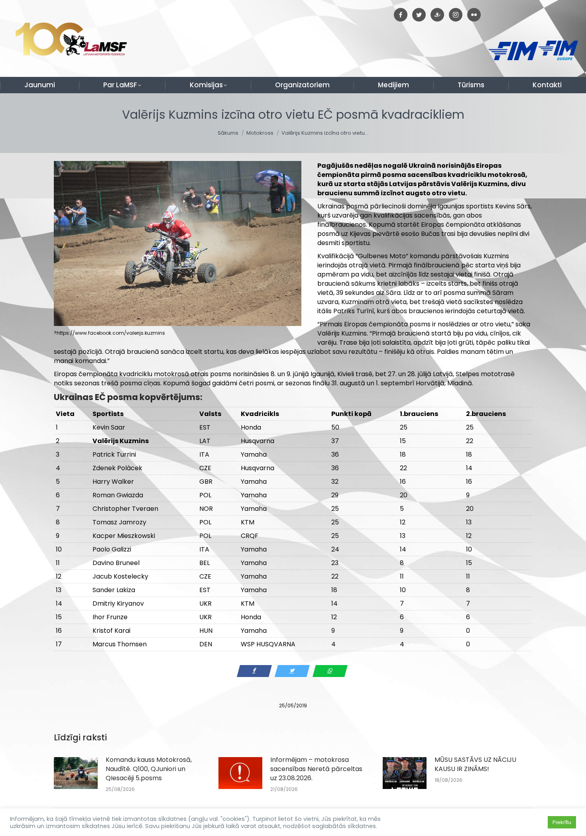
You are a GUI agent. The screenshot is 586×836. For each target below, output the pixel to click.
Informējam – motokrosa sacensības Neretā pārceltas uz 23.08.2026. (316, 769)
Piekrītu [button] (562, 822)
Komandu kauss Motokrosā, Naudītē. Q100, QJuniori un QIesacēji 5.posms (149, 769)
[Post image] (76, 773)
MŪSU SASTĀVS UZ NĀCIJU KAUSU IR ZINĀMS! (475, 764)
